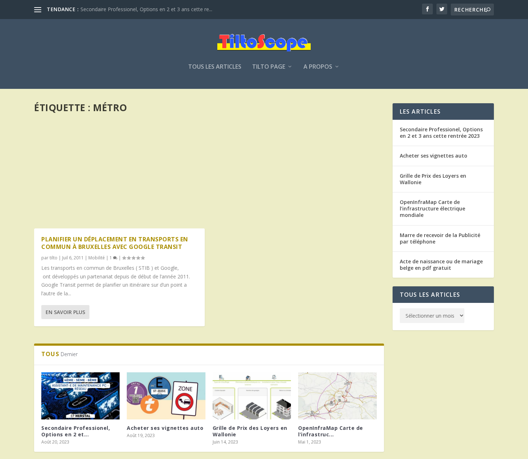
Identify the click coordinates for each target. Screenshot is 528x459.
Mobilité (96, 258)
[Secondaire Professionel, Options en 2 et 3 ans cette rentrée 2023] (80, 395)
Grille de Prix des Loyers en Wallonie (250, 431)
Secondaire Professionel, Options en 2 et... (75, 431)
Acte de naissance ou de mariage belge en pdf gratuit (441, 264)
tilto (53, 258)
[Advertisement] (209, 168)
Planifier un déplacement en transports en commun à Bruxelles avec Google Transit (114, 243)
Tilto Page (268, 67)
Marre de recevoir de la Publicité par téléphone (440, 238)
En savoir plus (65, 312)
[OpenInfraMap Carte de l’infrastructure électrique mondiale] (337, 395)
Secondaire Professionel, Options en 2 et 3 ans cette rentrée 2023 (441, 132)
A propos (318, 67)
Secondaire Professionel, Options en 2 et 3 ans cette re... (146, 9)
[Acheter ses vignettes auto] (166, 395)
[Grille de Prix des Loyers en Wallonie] (252, 395)
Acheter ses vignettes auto (165, 427)
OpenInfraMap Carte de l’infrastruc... (330, 431)
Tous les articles (214, 67)
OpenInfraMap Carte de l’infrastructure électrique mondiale (432, 208)
